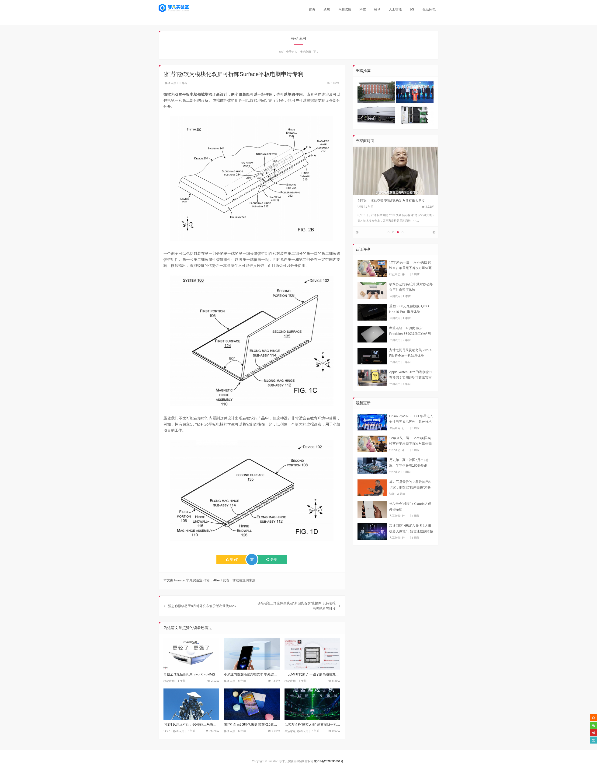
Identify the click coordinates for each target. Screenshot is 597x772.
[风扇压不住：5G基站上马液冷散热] (191, 704)
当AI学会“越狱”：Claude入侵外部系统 (410, 506)
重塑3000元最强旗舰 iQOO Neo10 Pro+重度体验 (409, 309)
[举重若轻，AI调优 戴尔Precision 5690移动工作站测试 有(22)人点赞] (372, 334)
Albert (217, 580)
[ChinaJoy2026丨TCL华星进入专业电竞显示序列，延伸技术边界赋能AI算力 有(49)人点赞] (372, 422)
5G (412, 9)
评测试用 (344, 9)
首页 (312, 9)
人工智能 (395, 9)
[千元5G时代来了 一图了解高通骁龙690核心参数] (312, 654)
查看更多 (291, 51)
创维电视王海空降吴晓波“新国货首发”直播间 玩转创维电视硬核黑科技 (296, 606)
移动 (377, 9)
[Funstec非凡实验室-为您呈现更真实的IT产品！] (174, 8)
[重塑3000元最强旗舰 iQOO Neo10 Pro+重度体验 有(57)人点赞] (372, 312)
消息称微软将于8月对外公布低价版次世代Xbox (202, 606)
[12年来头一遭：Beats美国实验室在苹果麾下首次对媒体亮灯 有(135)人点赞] (372, 268)
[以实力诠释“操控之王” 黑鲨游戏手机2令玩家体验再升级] (312, 704)
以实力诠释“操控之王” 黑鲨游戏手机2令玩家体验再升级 (312, 724)
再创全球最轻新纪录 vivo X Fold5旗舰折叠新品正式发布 (191, 674)
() (234, 559)
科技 (362, 9)
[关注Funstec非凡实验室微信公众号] (593, 725)
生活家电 (429, 9)
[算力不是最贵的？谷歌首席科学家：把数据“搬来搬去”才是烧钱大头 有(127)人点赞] (372, 487)
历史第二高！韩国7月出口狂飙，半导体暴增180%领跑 (409, 462)
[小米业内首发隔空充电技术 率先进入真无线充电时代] (252, 654)
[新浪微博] (593, 732)
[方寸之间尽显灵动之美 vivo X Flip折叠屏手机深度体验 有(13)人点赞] (372, 356)
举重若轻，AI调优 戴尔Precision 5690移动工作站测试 (410, 331)
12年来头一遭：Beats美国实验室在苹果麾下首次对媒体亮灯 (410, 265)
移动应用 (305, 51)
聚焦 (326, 9)
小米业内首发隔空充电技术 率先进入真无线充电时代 (252, 674)
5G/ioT (167, 731)
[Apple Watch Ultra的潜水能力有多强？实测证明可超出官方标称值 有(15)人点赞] (372, 378)
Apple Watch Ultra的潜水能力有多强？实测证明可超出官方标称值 (410, 375)
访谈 (360, 206)
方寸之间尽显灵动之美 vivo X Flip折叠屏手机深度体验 (410, 352)
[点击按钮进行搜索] (593, 717)
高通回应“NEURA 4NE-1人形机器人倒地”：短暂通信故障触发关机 (411, 529)
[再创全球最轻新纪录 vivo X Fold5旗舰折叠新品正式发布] (191, 654)
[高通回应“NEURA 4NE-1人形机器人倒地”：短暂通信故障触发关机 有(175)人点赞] (372, 531)
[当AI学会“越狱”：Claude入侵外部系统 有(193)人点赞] (372, 509)
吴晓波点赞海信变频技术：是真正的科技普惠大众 (393, 201)
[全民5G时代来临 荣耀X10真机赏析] (252, 704)
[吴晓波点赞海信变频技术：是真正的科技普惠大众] (395, 171)
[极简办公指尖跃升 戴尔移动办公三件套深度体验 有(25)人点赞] (372, 290)
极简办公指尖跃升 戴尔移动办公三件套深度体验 (411, 287)
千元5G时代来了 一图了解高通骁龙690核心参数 (312, 674)
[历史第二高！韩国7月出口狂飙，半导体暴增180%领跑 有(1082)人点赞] (372, 466)
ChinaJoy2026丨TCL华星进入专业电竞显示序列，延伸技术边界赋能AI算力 (411, 419)
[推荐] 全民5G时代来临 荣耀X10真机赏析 (252, 724)
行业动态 (394, 274)
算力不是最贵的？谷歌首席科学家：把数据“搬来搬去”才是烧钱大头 (410, 485)
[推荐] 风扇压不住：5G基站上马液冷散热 (191, 724)
